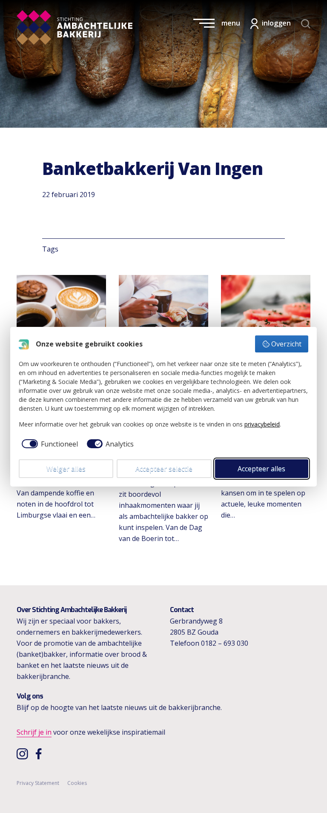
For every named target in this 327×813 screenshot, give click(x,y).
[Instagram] (23, 753)
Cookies (77, 783)
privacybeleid (262, 424)
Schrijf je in (34, 732)
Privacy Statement (38, 783)
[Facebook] (41, 753)
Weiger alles (66, 468)
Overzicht (286, 344)
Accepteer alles (261, 468)
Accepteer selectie (163, 468)
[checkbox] (48, 444)
